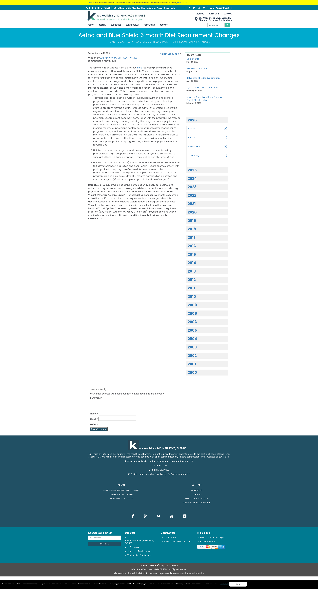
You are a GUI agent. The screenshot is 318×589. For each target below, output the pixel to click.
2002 (192, 355)
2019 (192, 220)
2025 (192, 170)
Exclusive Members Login (212, 537)
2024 (192, 178)
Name (94, 413)
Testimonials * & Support (121, 498)
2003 (192, 347)
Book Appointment (219, 7)
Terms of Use (156, 565)
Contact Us (196, 490)
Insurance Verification (196, 498)
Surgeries (116, 25)
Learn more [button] (224, 584)
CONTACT (197, 485)
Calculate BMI (170, 537)
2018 (192, 229)
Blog (121, 41)
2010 (192, 296)
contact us (164, 2)
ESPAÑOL (228, 14)
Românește (214, 14)
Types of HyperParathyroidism (203, 87)
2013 (192, 271)
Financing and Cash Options (196, 503)
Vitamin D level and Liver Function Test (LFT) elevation (204, 99)
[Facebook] (133, 516)
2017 (192, 237)
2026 (192, 120)
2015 (192, 254)
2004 (192, 338)
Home (112, 41)
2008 (192, 313)
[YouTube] (171, 516)
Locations (197, 494)
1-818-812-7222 (99, 7)
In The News (133, 547)
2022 (192, 195)
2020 (192, 212)
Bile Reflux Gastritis (196, 68)
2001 (192, 364)
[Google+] (145, 516)
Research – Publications (121, 494)
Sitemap (144, 565)
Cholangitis (192, 58)
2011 (191, 288)
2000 (192, 372)
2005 (192, 330)
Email (94, 418)
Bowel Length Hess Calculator (177, 541)
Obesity (102, 25)
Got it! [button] (238, 584)
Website (94, 424)
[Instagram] (184, 516)
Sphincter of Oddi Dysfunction (203, 78)
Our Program (132, 25)
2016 (192, 246)
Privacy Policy (171, 565)
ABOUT (121, 485)
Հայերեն (199, 14)
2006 (192, 322)
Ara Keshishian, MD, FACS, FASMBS (118, 57)
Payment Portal (207, 541)
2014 (192, 262)
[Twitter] (158, 516)
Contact (163, 25)
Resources (149, 25)
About (91, 25)
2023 (192, 187)
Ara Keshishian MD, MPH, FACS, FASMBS (121, 490)
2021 (192, 203)
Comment (96, 397)
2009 (192, 305)
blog (139, 67)
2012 (192, 279)
